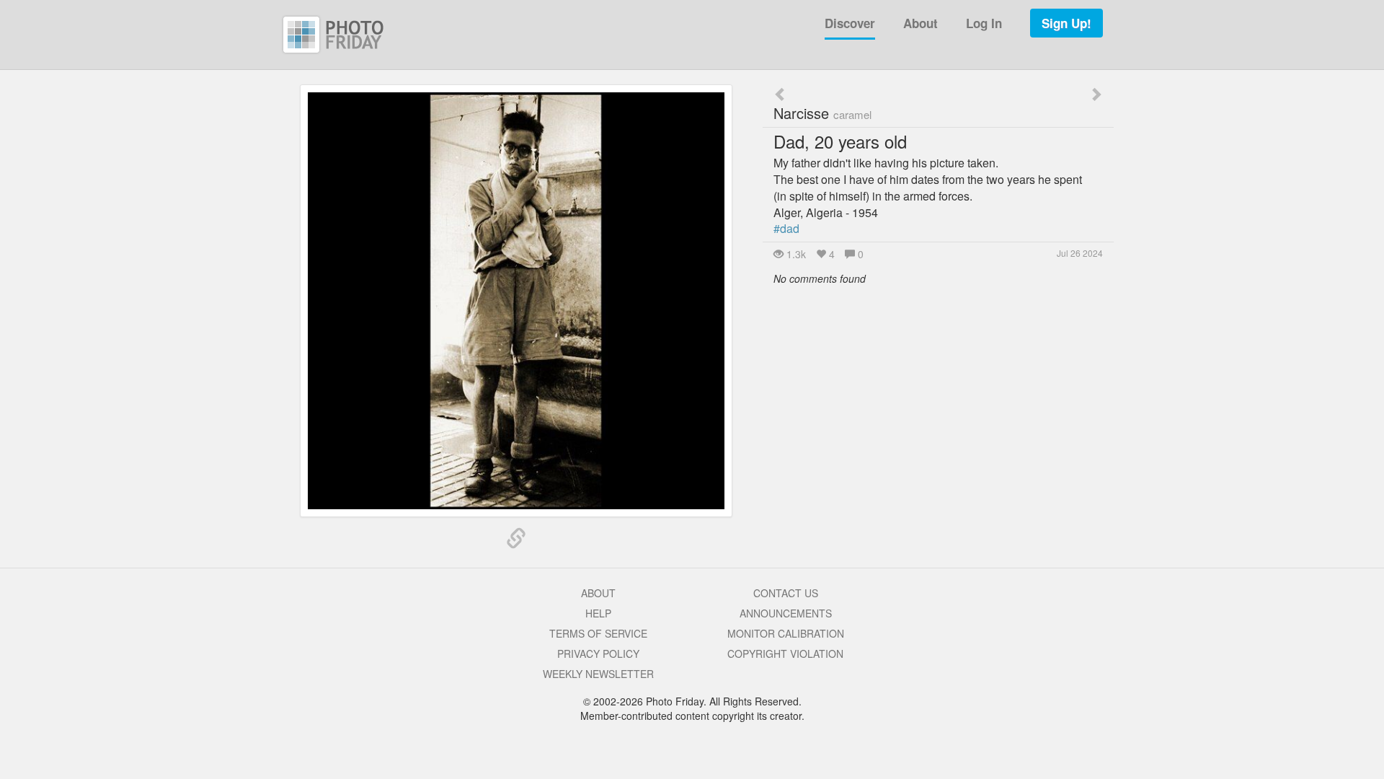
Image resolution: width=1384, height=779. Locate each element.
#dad (786, 228)
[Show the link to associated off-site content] (516, 538)
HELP (598, 613)
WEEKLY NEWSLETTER (598, 673)
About (920, 23)
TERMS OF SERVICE (598, 633)
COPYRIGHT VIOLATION (785, 653)
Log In (984, 23)
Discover (850, 23)
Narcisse (822, 112)
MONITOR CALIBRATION (785, 633)
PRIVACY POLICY (598, 653)
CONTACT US (785, 593)
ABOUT (598, 593)
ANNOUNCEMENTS (786, 613)
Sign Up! (1066, 23)
